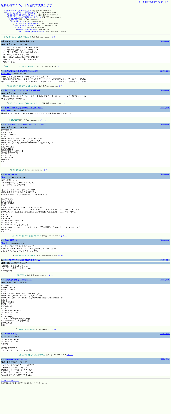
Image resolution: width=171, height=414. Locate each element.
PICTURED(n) (14, 19)
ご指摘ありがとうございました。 (25, 25)
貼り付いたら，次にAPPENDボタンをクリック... (24, 17)
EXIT (154, 2)
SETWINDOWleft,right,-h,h (26, 29)
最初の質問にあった (18, 21)
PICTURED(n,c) (20, 27)
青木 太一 (5, 243)
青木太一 (5, 177)
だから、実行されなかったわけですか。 (32, 32)
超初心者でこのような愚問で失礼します (17, 11)
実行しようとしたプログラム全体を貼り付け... (21, 13)
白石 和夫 (6, 74)
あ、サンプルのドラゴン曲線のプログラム (26, 23)
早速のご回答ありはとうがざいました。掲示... (22, 15)
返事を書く (165, 41)
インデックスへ (163, 2)
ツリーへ (55, 37)
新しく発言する (145, 2)
